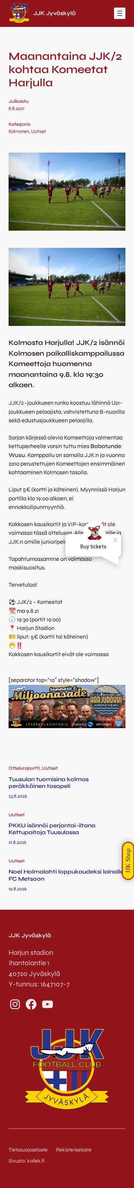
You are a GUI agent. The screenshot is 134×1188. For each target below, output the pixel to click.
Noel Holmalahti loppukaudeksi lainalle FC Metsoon (66, 875)
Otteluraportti (24, 768)
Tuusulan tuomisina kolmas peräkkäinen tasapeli (49, 782)
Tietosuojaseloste (28, 1150)
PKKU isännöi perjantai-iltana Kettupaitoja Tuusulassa (52, 829)
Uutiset (38, 131)
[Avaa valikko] (119, 13)
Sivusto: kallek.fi (26, 1161)
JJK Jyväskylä (54, 13)
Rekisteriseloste (73, 1150)
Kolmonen (19, 131)
